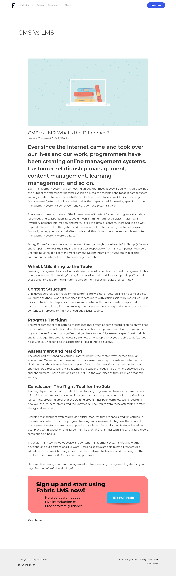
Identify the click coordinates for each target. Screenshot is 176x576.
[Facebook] (26, 565)
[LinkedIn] (19, 565)
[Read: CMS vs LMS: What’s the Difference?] (88, 92)
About (68, 5)
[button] (32, 5)
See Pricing (152, 563)
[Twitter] (23, 565)
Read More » (36, 520)
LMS (56, 138)
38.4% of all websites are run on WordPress (63, 244)
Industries (25, 5)
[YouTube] (34, 565)
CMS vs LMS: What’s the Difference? (68, 133)
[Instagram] (30, 565)
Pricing (40, 5)
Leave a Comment (39, 138)
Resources (53, 5)
